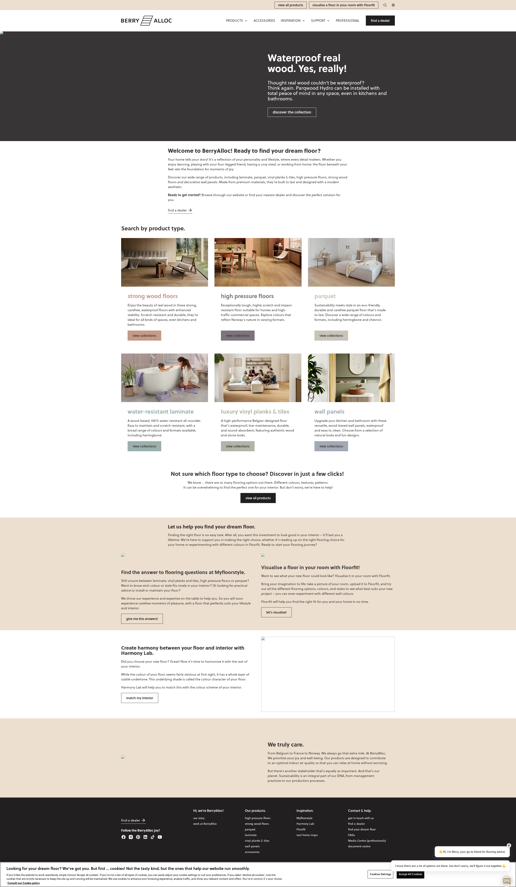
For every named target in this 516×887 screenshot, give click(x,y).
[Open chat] (507, 881)
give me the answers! (142, 618)
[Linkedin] (145, 837)
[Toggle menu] (246, 21)
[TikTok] (152, 837)
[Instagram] (130, 837)
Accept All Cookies (410, 874)
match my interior (139, 698)
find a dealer (177, 210)
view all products (258, 498)
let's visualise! (276, 612)
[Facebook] (123, 837)
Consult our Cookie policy (23, 883)
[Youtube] (159, 837)
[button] (237, 20)
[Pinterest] (138, 837)
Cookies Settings (380, 874)
